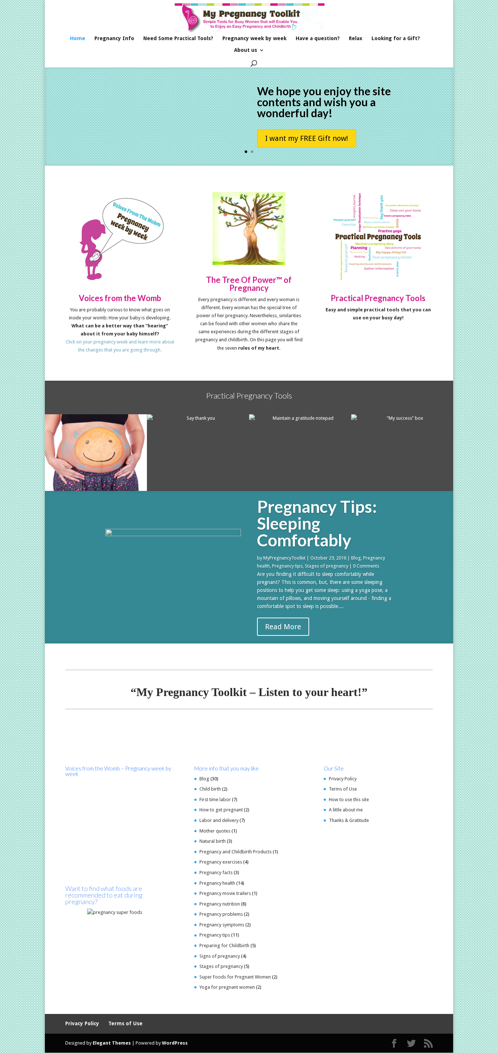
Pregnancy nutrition (219, 904)
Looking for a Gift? (395, 38)
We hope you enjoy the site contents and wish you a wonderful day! (324, 101)
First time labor (215, 799)
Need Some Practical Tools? (178, 38)
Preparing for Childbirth (224, 945)
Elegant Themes (112, 1043)
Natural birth (212, 841)
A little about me (346, 809)
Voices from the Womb (120, 298)
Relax (355, 38)
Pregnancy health (217, 883)
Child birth (210, 789)
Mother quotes (214, 831)
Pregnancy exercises (220, 862)
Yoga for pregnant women (227, 987)
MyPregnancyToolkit (284, 558)
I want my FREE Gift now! (306, 138)
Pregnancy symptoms (221, 924)
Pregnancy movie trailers (225, 893)
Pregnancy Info (114, 38)
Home (77, 38)
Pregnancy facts (216, 872)
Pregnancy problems (221, 914)
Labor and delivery (218, 820)
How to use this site (349, 799)
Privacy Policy (343, 778)
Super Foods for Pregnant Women (235, 977)
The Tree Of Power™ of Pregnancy (249, 284)
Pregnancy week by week (254, 38)
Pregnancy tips (287, 566)
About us (245, 50)
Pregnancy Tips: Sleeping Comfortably (317, 523)
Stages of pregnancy (326, 566)
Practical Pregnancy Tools (378, 298)
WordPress (175, 1043)
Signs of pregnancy (219, 956)
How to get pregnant (221, 809)
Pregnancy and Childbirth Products (235, 851)
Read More (283, 626)
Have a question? (318, 38)
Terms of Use (343, 789)
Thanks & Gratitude (349, 820)
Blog (356, 558)
